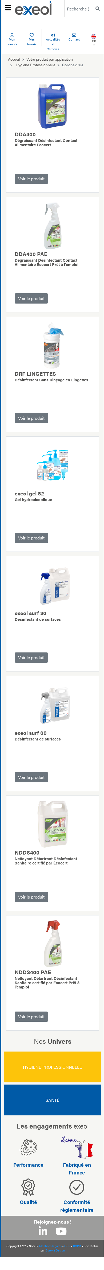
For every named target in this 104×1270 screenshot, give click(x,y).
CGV (67, 1246)
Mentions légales (50, 1246)
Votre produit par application (49, 59)
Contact (74, 39)
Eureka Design (55, 1250)
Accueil (14, 59)
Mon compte (12, 41)
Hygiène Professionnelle (35, 64)
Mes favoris (32, 41)
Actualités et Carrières (53, 44)
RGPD (77, 1246)
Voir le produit (31, 179)
